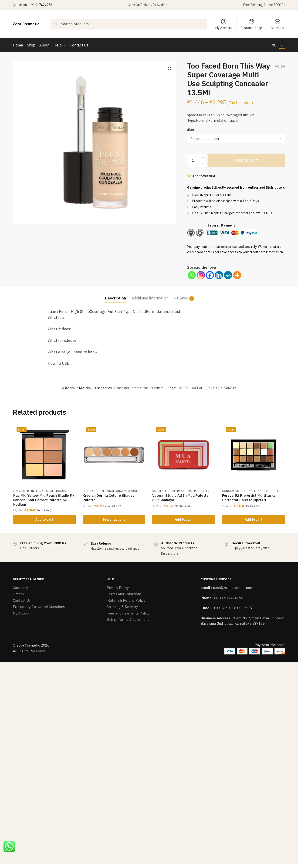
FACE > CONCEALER (192, 388)
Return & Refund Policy (126, 600)
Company (20, 587)
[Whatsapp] (192, 275)
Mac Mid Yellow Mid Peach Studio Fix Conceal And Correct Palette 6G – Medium (43, 500)
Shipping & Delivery (122, 606)
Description (115, 298)
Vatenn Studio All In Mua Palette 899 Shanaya (180, 497)
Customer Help (251, 28)
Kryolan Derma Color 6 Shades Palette (108, 497)
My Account (223, 28)
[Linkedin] (219, 275)
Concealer (121, 388)
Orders (18, 594)
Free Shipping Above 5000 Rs (264, 5)
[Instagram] (201, 275)
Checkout (277, 28)
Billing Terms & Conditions (128, 619)
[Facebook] (210, 275)
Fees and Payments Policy (128, 613)
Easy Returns (201, 207)
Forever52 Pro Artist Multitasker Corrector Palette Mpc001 (249, 497)
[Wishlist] (68, 430)
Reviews (181, 298)
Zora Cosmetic (26, 24)
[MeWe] (228, 275)
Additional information (150, 298)
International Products (146, 388)
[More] (237, 275)
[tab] (115, 294)
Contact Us (21, 600)
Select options (114, 519)
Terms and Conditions (124, 594)
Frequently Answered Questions (39, 606)
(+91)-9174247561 (229, 598)
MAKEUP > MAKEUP (222, 388)
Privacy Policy (118, 587)
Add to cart (246, 160)
